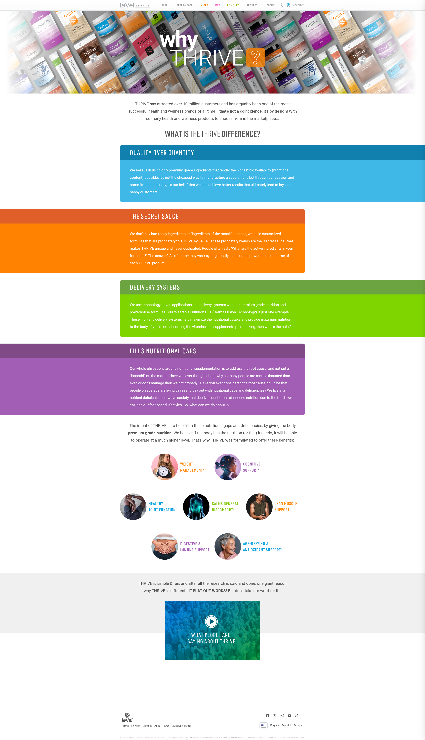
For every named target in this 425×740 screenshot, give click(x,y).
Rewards (252, 5)
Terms (125, 725)
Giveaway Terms (181, 725)
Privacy (135, 725)
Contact (147, 725)
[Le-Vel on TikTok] (296, 715)
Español (286, 725)
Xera (217, 5)
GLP (204, 5)
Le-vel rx (233, 5)
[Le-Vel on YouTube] (289, 715)
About (157, 725)
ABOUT (270, 5)
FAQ (166, 725)
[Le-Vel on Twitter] (275, 715)
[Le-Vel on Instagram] (282, 715)
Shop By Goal (185, 5)
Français (299, 725)
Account (298, 5)
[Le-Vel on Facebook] (267, 715)
